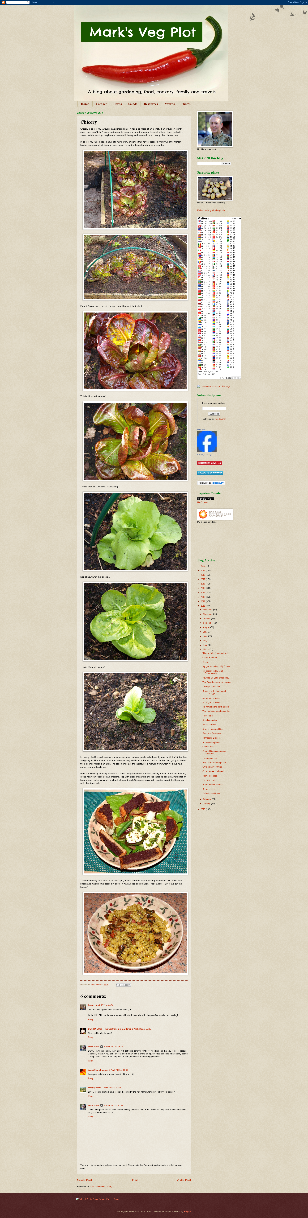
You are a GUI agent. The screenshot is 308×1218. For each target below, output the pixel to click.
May (205, 640)
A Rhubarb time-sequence (214, 762)
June (205, 636)
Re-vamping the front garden (215, 707)
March (206, 649)
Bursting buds (208, 789)
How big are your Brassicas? (215, 678)
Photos (186, 104)
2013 (203, 597)
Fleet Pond (207, 716)
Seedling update (209, 720)
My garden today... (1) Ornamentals (212, 672)
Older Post (184, 1180)
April (205, 645)
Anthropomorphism (211, 742)
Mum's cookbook (210, 776)
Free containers (209, 758)
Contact (101, 104)
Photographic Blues (211, 702)
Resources (151, 104)
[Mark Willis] (207, 451)
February (207, 799)
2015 (203, 588)
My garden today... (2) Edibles (216, 666)
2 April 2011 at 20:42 (113, 1105)
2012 (203, 601)
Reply (90, 1019)
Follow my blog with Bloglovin (211, 210)
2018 (203, 575)
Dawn (91, 1005)
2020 (203, 566)
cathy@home (94, 1087)
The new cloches (210, 780)
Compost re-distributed (212, 771)
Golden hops (208, 746)
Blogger (187, 1211)
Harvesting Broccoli (211, 738)
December (208, 609)
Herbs (117, 104)
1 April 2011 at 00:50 (103, 1005)
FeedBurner (220, 419)
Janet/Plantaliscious (98, 1070)
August (206, 627)
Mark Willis (93, 1046)
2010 (203, 809)
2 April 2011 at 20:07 (111, 1087)
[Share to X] (123, 985)
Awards (169, 104)
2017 (203, 579)
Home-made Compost (212, 784)
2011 (203, 606)
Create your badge (204, 455)
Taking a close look (211, 686)
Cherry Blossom (209, 657)
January (207, 803)
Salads (132, 104)
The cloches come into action (216, 711)
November (208, 614)
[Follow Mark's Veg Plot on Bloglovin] (211, 484)
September (208, 623)
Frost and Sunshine (211, 733)
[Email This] (117, 985)
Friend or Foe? (209, 724)
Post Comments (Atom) (101, 1186)
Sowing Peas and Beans (213, 729)
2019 (203, 570)
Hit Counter (202, 502)
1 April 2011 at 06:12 (113, 1046)
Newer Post (84, 1180)
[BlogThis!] (120, 985)
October (207, 618)
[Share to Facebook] (126, 985)
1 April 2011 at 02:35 (141, 1029)
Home (85, 104)
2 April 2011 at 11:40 (118, 1070)
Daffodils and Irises (211, 793)
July (205, 632)
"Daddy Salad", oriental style (215, 653)
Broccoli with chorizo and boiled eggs (214, 692)
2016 (203, 584)
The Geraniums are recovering (216, 682)
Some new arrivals (211, 698)
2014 (203, 592)
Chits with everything (212, 767)
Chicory (206, 662)
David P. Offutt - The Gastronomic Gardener (109, 1029)
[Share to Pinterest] (129, 985)
